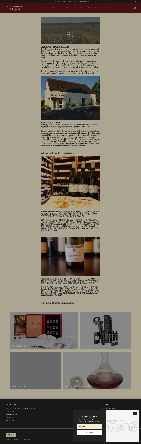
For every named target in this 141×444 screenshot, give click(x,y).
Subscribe (90, 432)
